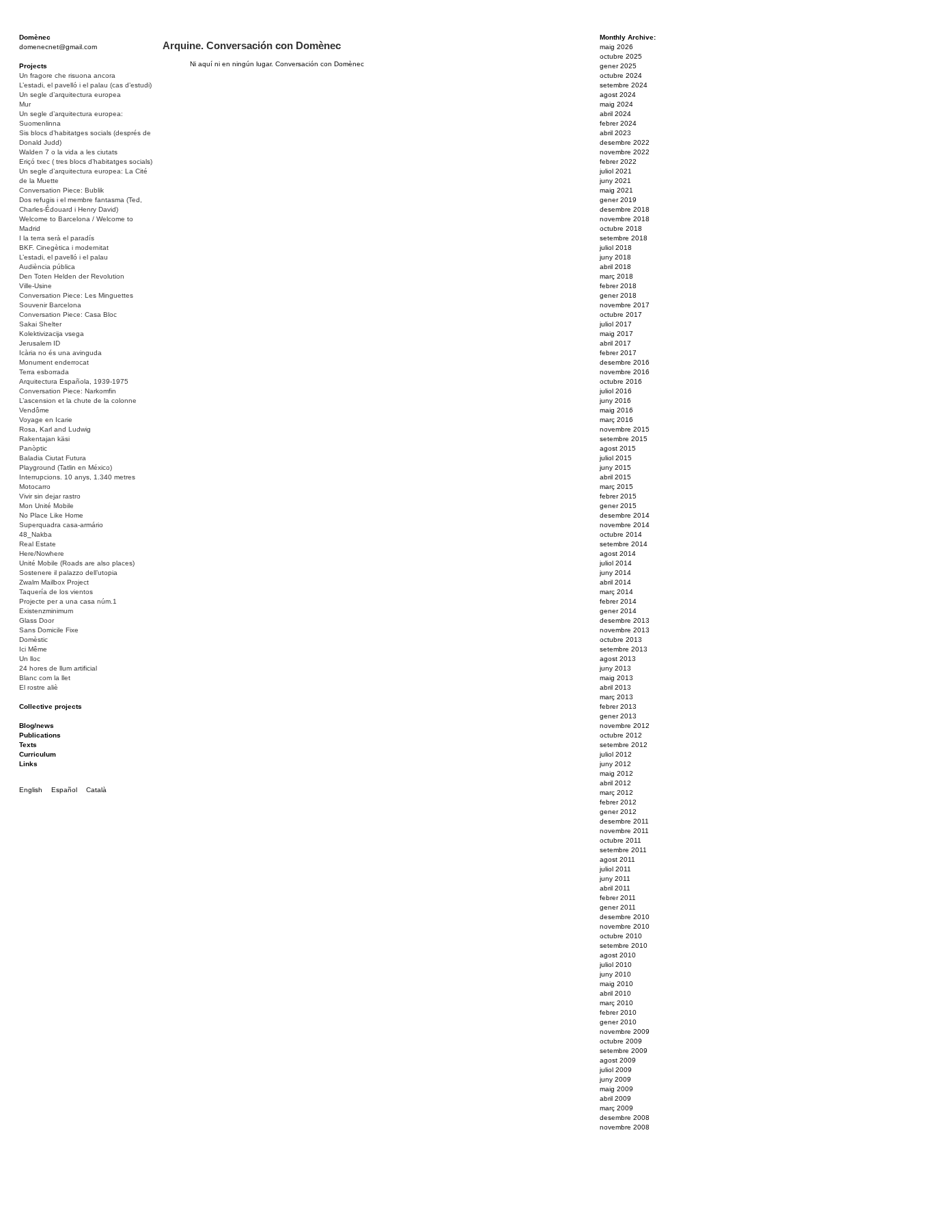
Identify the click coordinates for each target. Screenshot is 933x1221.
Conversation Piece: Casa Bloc (68, 314)
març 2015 (616, 486)
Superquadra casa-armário (61, 525)
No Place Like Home (51, 515)
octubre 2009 (621, 1041)
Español (64, 790)
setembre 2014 (623, 544)
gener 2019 (618, 200)
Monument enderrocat (54, 362)
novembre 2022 (625, 152)
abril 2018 (615, 266)
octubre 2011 (620, 840)
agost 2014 (618, 553)
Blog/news (36, 725)
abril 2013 (615, 687)
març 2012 (616, 792)
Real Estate (37, 544)
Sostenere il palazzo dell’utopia (68, 572)
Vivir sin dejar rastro (50, 496)
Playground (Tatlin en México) (65, 467)
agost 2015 (618, 448)
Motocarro (35, 486)
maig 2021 (616, 190)
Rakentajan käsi (44, 439)
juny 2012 (615, 764)
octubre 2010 (621, 936)
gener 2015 (618, 505)
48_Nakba (35, 534)
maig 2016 (616, 410)
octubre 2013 (621, 639)
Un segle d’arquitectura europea (70, 94)
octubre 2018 (621, 228)
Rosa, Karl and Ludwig (55, 429)
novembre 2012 (625, 725)
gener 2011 (618, 907)
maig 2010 (616, 983)
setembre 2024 (623, 85)
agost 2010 (618, 955)
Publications (40, 735)
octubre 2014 (621, 534)
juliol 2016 (616, 391)
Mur (25, 104)
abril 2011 (615, 888)
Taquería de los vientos (56, 591)
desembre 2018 (625, 209)
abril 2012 (615, 783)
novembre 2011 (624, 830)
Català (96, 790)
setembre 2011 (623, 850)
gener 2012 (618, 811)
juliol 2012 (616, 754)
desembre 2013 (625, 620)
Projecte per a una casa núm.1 (68, 601)
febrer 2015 (618, 496)
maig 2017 (616, 333)
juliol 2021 (616, 171)
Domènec (35, 37)
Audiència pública (47, 266)
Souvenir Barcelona (50, 305)
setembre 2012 (623, 744)
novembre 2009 (625, 1031)
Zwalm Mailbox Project (54, 582)
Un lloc (29, 658)
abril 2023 (615, 133)
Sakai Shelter (40, 324)
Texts (28, 744)
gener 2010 (618, 1022)
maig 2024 (616, 104)
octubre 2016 (621, 381)
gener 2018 (618, 295)
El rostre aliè (38, 687)
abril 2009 (615, 1098)
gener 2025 (618, 66)
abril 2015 (615, 477)
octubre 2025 (621, 56)
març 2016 (616, 419)
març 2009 (616, 1108)
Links (28, 764)
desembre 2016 (625, 362)
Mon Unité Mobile (46, 505)
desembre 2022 (625, 142)
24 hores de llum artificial (58, 668)
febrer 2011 (618, 897)
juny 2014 (615, 572)
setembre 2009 (623, 1050)
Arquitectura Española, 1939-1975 (73, 381)
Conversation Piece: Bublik (61, 190)
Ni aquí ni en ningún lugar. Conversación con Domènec (277, 64)
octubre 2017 (621, 314)
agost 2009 (618, 1060)
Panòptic (33, 448)
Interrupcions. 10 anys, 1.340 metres (77, 477)
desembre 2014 (625, 515)
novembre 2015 (625, 429)
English (30, 790)
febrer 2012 (618, 802)
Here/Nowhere (41, 553)
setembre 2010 (623, 945)
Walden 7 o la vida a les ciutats (68, 152)
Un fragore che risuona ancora (67, 75)
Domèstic (33, 639)
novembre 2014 (625, 525)
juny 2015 (615, 467)
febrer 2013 (618, 706)
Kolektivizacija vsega (51, 333)
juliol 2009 (616, 1069)
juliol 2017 (616, 324)
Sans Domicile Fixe (49, 630)
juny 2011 (615, 878)
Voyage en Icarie (45, 419)
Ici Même (33, 649)
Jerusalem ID (39, 343)
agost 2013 (618, 658)
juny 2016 (615, 400)
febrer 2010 (618, 1012)
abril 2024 (615, 113)
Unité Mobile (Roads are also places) (77, 563)
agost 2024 (618, 94)
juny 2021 (615, 180)
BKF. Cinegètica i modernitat (64, 247)
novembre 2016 (625, 372)
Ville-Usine (35, 286)
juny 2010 (615, 974)
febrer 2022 (618, 161)
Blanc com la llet (44, 678)
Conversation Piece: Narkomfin (67, 391)
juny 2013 (615, 668)
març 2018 (616, 276)
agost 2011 (617, 859)
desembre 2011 (624, 821)
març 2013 (616, 697)
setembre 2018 (623, 238)
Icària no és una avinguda (60, 352)
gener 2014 (618, 611)
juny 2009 (615, 1079)
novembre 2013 (625, 630)
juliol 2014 (616, 563)
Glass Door (36, 620)
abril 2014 (615, 582)
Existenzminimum (46, 611)
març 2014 (616, 591)
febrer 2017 (618, 352)
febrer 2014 (618, 601)
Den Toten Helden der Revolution (71, 276)
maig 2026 (616, 47)
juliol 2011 (615, 869)
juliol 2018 (616, 247)
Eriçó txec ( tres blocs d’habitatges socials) (85, 161)
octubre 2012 (621, 735)
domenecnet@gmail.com (58, 47)
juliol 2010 (616, 964)
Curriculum (37, 754)
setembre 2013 (623, 649)
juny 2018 (615, 257)
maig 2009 (616, 1089)
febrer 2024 (618, 123)
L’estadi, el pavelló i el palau (63, 257)
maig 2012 (616, 773)
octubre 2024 (621, 75)
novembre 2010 (625, 926)
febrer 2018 (618, 286)
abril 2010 (615, 993)
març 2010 (616, 1003)
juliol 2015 (616, 458)
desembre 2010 (625, 917)
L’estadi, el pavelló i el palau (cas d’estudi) (85, 85)
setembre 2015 (623, 439)
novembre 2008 (625, 1127)
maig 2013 (616, 678)
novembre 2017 (625, 305)
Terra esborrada (44, 372)
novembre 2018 (625, 219)
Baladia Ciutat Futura (52, 458)
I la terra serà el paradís (56, 238)
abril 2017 (615, 343)
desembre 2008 (625, 1117)
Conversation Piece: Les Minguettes (76, 295)
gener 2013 (618, 716)
